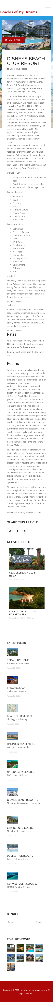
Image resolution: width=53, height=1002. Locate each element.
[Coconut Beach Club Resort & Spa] (27, 598)
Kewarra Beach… (18, 688)
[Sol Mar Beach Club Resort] (11, 967)
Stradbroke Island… (20, 828)
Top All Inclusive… (19, 660)
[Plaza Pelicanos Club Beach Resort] (30, 948)
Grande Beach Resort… (22, 800)
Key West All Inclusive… (22, 884)
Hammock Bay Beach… (21, 744)
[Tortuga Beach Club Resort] (39, 948)
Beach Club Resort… (20, 716)
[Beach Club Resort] (20, 958)
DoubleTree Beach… (20, 856)
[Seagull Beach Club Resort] (27, 559)
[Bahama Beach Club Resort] (39, 958)
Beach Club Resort (18, 68)
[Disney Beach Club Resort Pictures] (11, 958)
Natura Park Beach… (20, 772)
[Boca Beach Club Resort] (30, 958)
